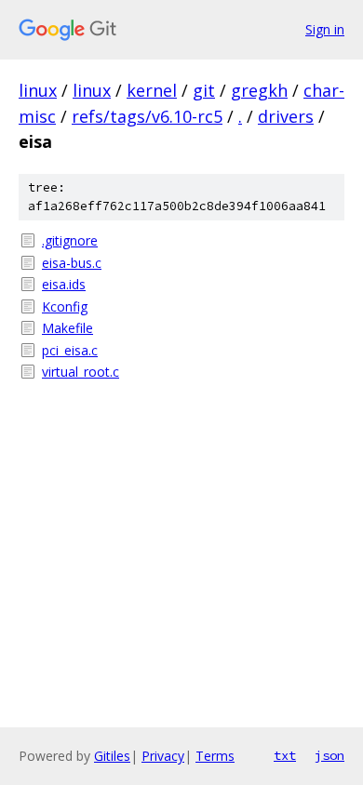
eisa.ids (64, 284)
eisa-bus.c (71, 263)
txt (285, 755)
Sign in (324, 29)
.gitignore (70, 240)
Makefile (67, 328)
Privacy (162, 756)
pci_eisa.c (70, 350)
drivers (286, 116)
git (204, 90)
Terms (215, 756)
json (329, 755)
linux (38, 90)
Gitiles (112, 756)
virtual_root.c (80, 371)
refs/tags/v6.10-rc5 (147, 116)
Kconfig (64, 306)
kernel (152, 90)
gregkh (259, 90)
